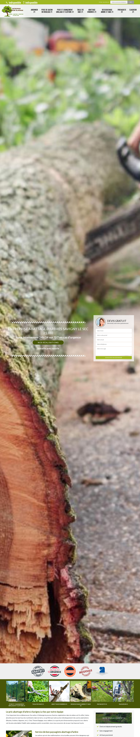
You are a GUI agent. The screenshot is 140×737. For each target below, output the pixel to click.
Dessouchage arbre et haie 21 (107, 10)
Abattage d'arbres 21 (91, 10)
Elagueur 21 (133, 10)
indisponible (14, 2)
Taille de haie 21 (80, 10)
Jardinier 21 (34, 10)
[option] (70, 368)
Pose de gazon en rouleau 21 (46, 10)
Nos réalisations (48, 342)
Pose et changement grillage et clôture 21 (65, 10)
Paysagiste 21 (122, 10)
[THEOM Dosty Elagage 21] (13, 10)
